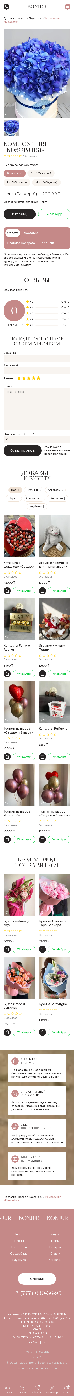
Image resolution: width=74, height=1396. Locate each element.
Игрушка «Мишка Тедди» (52, 648)
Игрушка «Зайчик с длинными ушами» (53, 565)
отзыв (8, 386)
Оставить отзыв (22, 450)
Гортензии (35, 19)
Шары (12, 498)
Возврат (55, 1247)
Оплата (55, 1253)
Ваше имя (10, 353)
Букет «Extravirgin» (53, 1004)
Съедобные (19, 1253)
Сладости (32, 498)
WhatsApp (54, 214)
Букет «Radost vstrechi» (14, 1006)
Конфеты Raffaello (53, 729)
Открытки (56, 498)
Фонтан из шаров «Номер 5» (17, 813)
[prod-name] (19, 536)
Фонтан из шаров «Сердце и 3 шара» (18, 731)
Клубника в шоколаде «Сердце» (19, 565)
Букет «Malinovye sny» (17, 923)
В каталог (37, 1279)
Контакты (55, 1260)
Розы (19, 1234)
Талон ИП (37, 1357)
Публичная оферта (37, 1352)
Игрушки (32, 490)
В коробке (19, 1247)
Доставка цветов (15, 19)
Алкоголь (54, 490)
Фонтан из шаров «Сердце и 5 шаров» (54, 813)
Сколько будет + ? (19, 434)
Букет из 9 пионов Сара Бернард (52, 923)
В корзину (19, 214)
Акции (55, 1234)
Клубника (35, 506)
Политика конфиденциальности (37, 1368)
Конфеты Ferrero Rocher (17, 648)
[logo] (37, 7)
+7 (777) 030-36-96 (6, 7)
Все (14, 490)
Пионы (19, 1241)
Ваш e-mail (11, 365)
